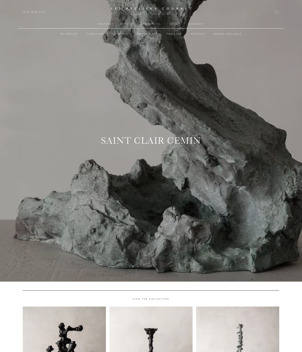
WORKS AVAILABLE (227, 33)
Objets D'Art (147, 33)
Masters (104, 24)
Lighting (120, 33)
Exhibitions (151, 24)
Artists (126, 24)
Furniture (95, 33)
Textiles (198, 33)
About (175, 24)
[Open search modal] (277, 12)
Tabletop (174, 33)
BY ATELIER (69, 33)
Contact (196, 24)
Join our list (34, 12)
